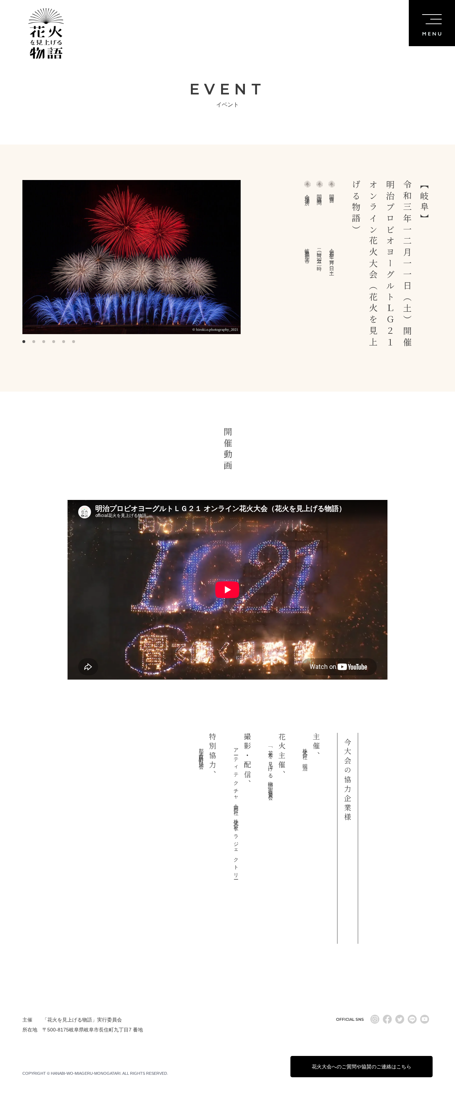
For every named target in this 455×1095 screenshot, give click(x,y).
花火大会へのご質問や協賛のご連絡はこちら (361, 1066)
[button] (23, 341)
